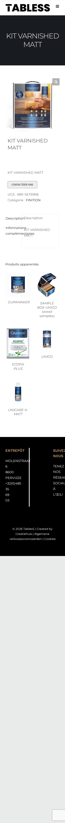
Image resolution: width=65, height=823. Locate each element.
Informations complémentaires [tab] (13, 231)
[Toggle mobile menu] (58, 6)
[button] (56, 81)
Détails (18, 289)
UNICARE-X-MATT (18, 412)
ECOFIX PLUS (18, 366)
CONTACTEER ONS (22, 184)
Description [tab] (13, 218)
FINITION (33, 200)
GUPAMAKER (19, 302)
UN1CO (47, 357)
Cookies (50, 539)
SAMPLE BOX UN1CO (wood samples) (47, 309)
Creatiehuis (24, 534)
